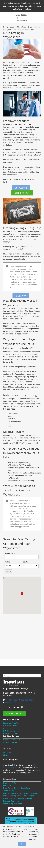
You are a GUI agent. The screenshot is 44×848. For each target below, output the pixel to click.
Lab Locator (15, 406)
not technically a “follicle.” (17, 179)
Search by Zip (10, 553)
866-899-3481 (27, 700)
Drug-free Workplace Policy (18, 462)
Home (5, 27)
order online (18, 83)
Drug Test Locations (18, 27)
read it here (7, 443)
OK (22, 844)
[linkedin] (14, 707)
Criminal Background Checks (19, 468)
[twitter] (9, 707)
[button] (22, 593)
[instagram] (21, 707)
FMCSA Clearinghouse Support (19, 475)
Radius (7, 562)
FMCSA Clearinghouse (12, 382)
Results (25, 562)
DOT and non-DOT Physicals (19, 465)
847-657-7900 (26, 160)
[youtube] (18, 707)
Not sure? (37, 155)
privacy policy (26, 828)
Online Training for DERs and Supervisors (24, 473)
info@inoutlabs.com (13, 702)
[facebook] (5, 707)
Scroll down (19, 311)
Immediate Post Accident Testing (20, 481)
